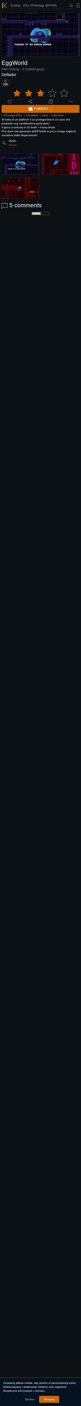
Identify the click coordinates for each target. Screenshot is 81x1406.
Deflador (9, 74)
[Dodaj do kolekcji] (51, 101)
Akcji (45, 115)
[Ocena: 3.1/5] (40, 93)
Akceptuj (49, 1399)
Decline (29, 1399)
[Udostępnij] (30, 101)
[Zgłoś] (71, 101)
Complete (32, 115)
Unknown (58, 115)
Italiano (13, 145)
